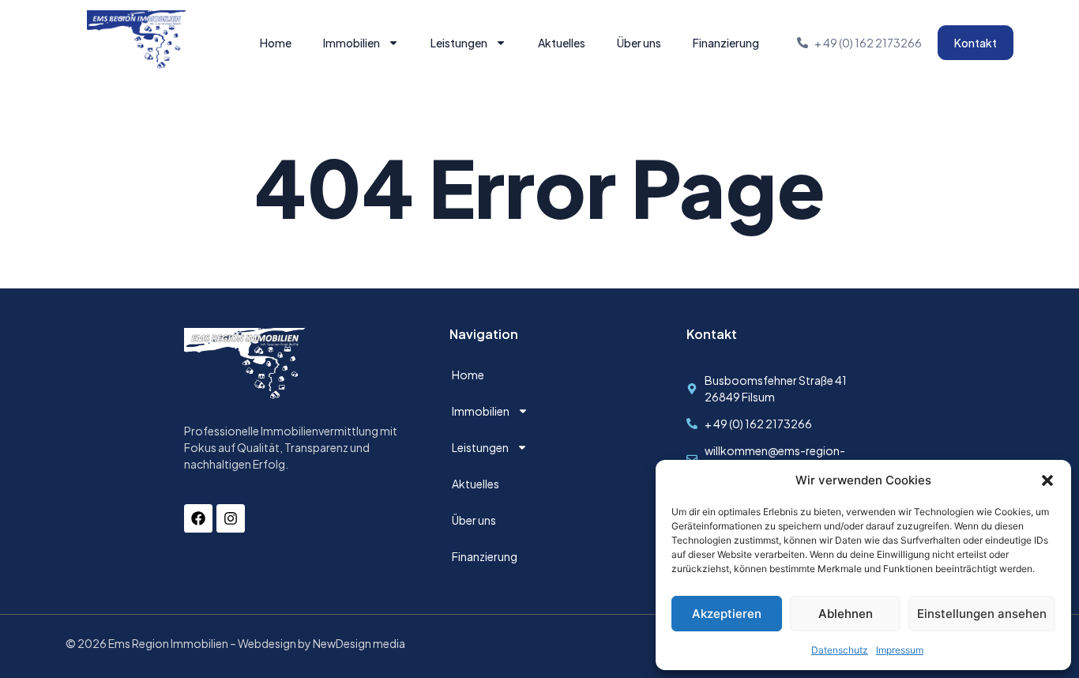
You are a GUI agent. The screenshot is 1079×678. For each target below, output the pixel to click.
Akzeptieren (726, 613)
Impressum (899, 650)
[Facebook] (198, 518)
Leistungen (458, 43)
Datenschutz (839, 650)
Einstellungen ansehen (982, 613)
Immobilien (351, 43)
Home (275, 43)
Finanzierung (726, 43)
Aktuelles (561, 43)
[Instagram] (230, 518)
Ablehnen (845, 613)
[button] (1047, 480)
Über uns (639, 43)
